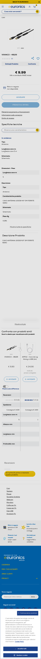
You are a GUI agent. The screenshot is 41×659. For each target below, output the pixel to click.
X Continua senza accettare (27, 613)
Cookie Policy (19, 641)
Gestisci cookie (22, 655)
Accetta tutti (22, 649)
